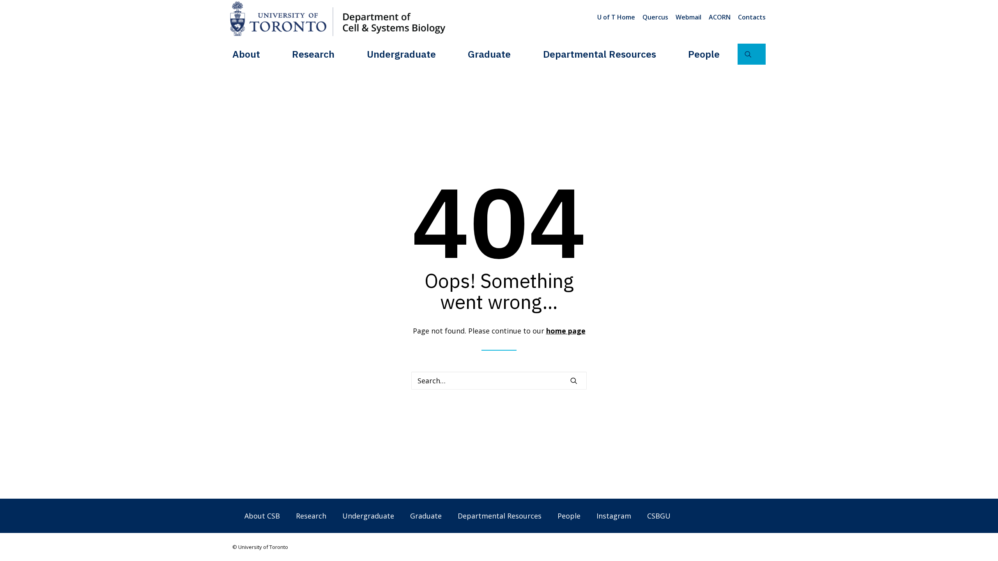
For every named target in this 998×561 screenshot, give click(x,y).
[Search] (499, 381)
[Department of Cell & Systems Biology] (337, 18)
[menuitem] (617, 17)
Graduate (489, 54)
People (704, 54)
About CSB (262, 516)
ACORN (720, 17)
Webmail (688, 17)
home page (566, 330)
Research (313, 54)
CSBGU (659, 516)
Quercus (655, 17)
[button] (752, 54)
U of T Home (616, 17)
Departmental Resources (599, 54)
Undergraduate (401, 54)
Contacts (752, 17)
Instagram (613, 516)
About (246, 54)
